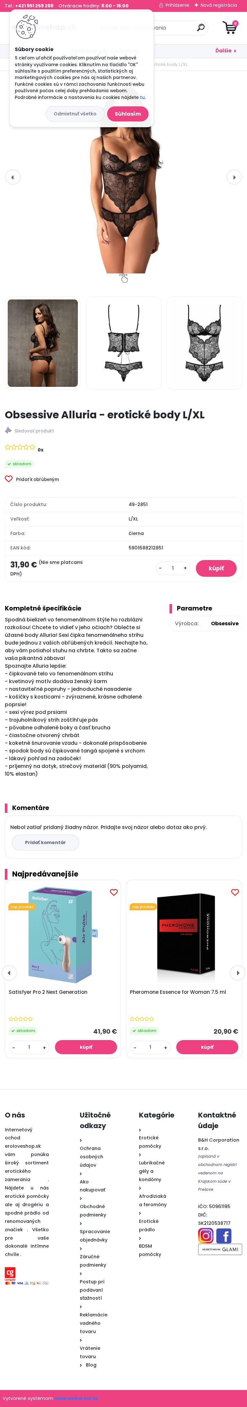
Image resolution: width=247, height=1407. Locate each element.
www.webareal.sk (76, 1398)
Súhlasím (128, 114)
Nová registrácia (219, 5)
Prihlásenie (177, 5)
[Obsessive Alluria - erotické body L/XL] (123, 177)
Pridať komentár (45, 842)
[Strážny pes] (123, 431)
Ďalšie (223, 50)
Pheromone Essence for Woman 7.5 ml (178, 992)
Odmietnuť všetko (75, 114)
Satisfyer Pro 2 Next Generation (48, 992)
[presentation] (13, 177)
